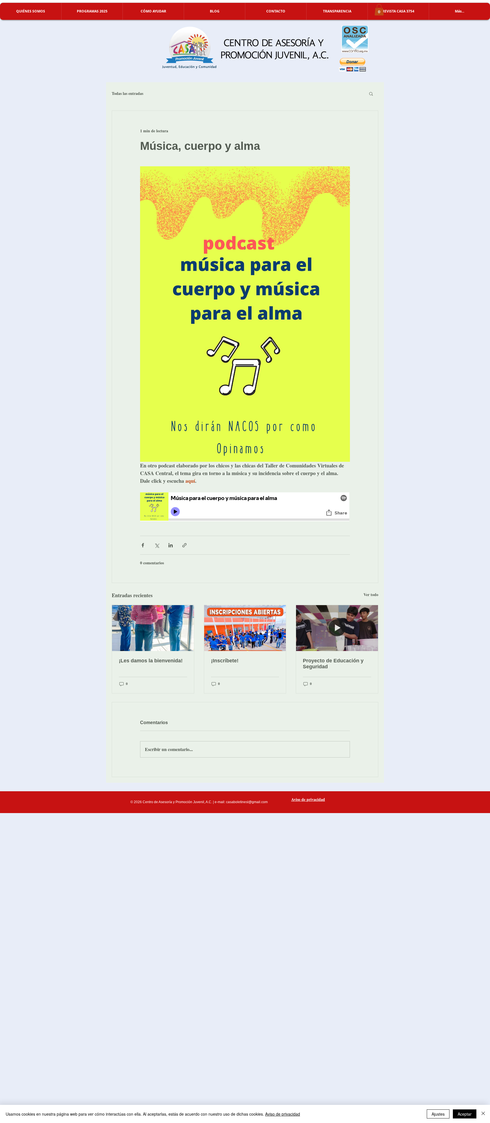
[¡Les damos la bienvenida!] (153, 628)
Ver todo (371, 594)
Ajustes (438, 1114)
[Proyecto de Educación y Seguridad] (337, 628)
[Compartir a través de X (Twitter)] (156, 545)
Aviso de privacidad (282, 1114)
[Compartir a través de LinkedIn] (170, 545)
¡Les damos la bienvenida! (151, 660)
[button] (30, 11)
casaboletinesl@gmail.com (247, 802)
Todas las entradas (127, 93)
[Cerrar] (483, 1113)
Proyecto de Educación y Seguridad (333, 663)
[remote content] (245, 507)
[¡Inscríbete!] (245, 628)
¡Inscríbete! (224, 660)
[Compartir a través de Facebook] (142, 545)
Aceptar (465, 1114)
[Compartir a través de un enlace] (184, 545)
